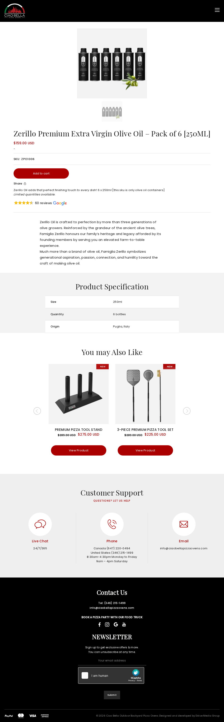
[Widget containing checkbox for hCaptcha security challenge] (111, 675)
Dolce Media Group (208, 715)
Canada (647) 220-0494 (112, 548)
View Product (79, 450)
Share (18, 183)
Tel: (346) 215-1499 (112, 603)
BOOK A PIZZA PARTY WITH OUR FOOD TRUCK (112, 617)
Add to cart (41, 173)
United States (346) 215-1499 (112, 553)
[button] (40, 203)
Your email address (112, 660)
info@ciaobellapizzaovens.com (183, 548)
